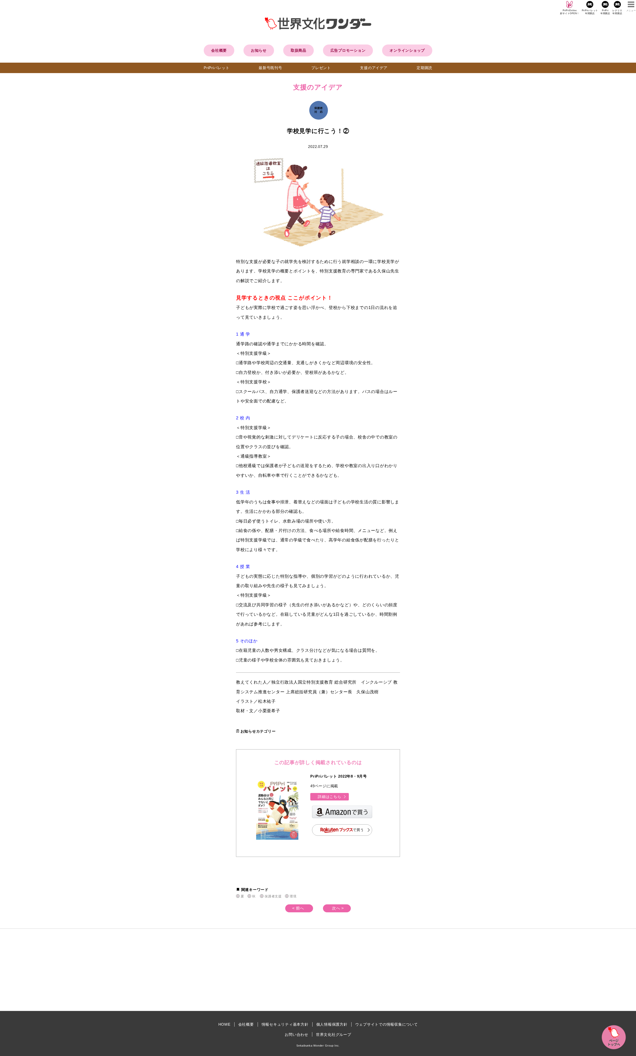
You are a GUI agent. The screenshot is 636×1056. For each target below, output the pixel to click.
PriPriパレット (217, 68)
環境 (293, 896)
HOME (224, 1024)
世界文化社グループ (333, 1034)
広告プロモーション (348, 50)
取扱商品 (298, 50)
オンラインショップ (407, 50)
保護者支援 (273, 896)
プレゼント (321, 68)
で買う (358, 830)
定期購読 (424, 68)
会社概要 (219, 50)
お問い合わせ (296, 1034)
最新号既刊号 (270, 68)
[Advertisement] (275, 970)
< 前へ (298, 908)
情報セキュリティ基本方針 (285, 1024)
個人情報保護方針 (332, 1024)
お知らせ (259, 50)
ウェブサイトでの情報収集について (386, 1024)
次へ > (338, 908)
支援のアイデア (373, 68)
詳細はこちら (329, 796)
